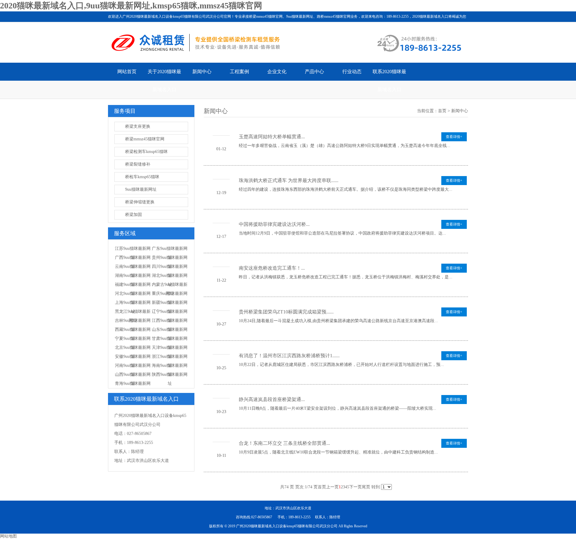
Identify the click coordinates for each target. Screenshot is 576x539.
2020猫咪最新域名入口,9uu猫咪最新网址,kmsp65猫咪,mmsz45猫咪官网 (131, 5)
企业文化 (276, 71)
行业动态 (352, 71)
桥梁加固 (133, 214)
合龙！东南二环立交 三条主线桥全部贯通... (284, 443)
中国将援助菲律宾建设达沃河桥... (274, 224)
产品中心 (314, 71)
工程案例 (239, 71)
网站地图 (8, 536)
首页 (442, 111)
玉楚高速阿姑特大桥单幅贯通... (272, 136)
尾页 (366, 487)
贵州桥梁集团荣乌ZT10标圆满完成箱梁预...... (286, 311)
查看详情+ (454, 137)
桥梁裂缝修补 (137, 164)
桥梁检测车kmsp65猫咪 (146, 151)
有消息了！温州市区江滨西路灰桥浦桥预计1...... (289, 355)
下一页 (355, 487)
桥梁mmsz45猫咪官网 (144, 139)
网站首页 (126, 71)
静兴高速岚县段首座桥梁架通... (272, 399)
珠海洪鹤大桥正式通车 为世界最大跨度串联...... (288, 180)
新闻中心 (202, 71)
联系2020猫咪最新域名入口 (389, 80)
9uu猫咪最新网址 (141, 189)
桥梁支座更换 (137, 126)
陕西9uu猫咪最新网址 (170, 379)
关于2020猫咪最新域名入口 (164, 80)
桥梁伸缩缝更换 (139, 202)
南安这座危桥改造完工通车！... (272, 268)
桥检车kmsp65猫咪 (142, 177)
